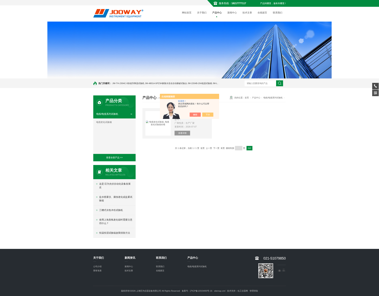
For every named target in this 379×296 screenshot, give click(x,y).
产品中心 (217, 12)
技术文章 (247, 12)
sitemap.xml (219, 291)
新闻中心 (232, 12)
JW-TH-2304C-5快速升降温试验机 (128, 83)
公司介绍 (97, 266)
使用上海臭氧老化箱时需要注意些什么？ (115, 221)
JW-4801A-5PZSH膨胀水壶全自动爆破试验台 (166, 83)
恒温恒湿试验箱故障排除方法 (114, 233)
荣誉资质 (97, 270)
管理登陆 (254, 291)
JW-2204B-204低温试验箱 (200, 83)
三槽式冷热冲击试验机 (111, 210)
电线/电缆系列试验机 (107, 114)
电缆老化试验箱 (104, 122)
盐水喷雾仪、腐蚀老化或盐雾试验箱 (115, 199)
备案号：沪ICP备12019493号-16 (197, 291)
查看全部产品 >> (114, 157)
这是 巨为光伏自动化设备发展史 (115, 186)
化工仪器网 (242, 291)
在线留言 (262, 12)
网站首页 (186, 12)
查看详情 (182, 133)
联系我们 (277, 12)
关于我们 (202, 12)
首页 (247, 97)
